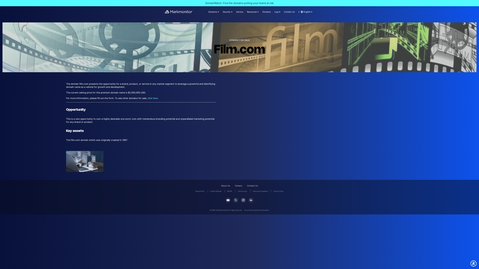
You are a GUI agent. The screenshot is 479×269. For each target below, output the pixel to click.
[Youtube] (228, 200)
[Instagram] (243, 200)
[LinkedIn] (250, 200)
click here (153, 98)
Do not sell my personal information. (256, 210)
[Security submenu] (232, 12)
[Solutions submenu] (218, 12)
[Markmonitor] (179, 11)
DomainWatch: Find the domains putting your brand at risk (239, 3)
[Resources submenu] (258, 12)
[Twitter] (235, 200)
